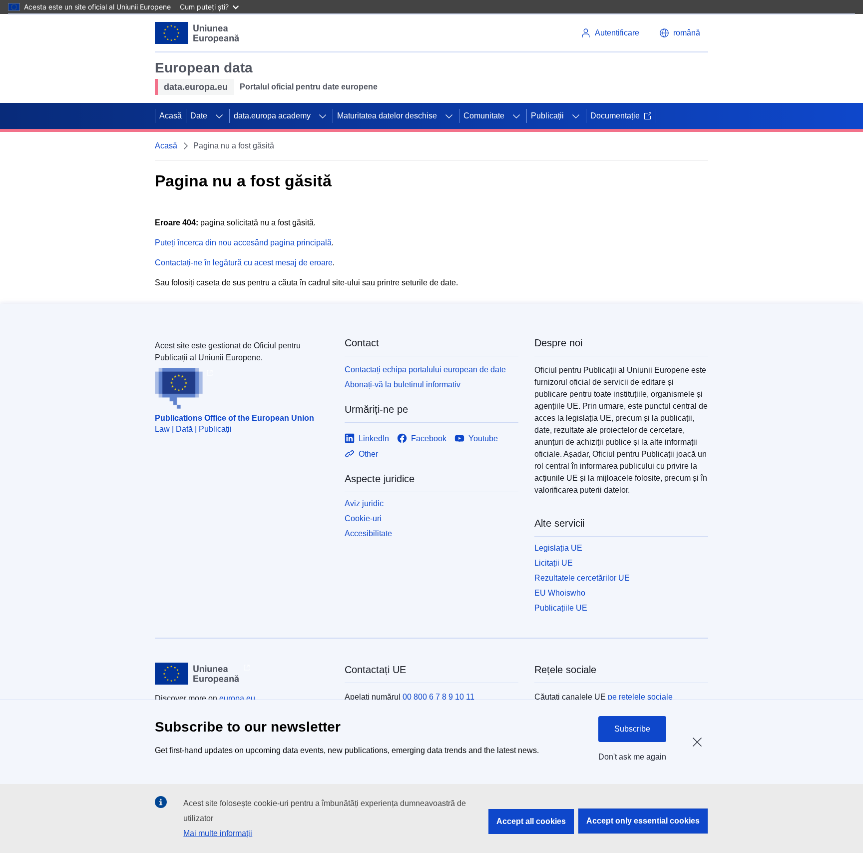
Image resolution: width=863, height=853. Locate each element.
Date (198, 115)
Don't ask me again (632, 757)
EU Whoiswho (559, 593)
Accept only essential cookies (643, 821)
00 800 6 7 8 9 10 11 (438, 697)
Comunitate (483, 115)
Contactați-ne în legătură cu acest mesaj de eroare (244, 262)
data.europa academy (272, 115)
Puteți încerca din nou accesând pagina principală (243, 242)
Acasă (170, 115)
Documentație (615, 115)
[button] (679, 33)
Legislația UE (558, 548)
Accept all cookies (531, 821)
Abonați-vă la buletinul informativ (402, 384)
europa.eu (237, 698)
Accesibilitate (368, 533)
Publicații (547, 115)
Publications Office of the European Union (234, 418)
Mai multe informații (217, 833)
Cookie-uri (363, 518)
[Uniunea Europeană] (197, 33)
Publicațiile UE (560, 608)
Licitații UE (553, 563)
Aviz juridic (364, 503)
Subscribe (632, 729)
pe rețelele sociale (640, 697)
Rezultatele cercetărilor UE (582, 578)
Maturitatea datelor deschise (387, 115)
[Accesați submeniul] (219, 116)
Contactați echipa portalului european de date (425, 369)
